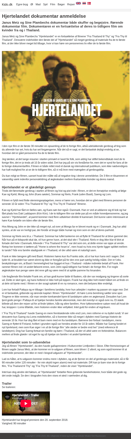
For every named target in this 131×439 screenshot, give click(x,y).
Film (52, 4)
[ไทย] (84, 4)
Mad (38, 4)
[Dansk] (89, 4)
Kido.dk (7, 4)
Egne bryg (22, 4)
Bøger (61, 4)
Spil (45, 4)
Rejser (71, 4)
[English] (78, 4)
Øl (32, 4)
